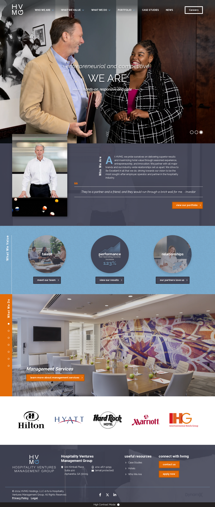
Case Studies (135, 462)
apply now (169, 474)
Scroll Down (107, 131)
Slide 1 (196, 132)
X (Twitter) (107, 494)
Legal (34, 498)
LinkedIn (114, 494)
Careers (194, 10)
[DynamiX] (194, 495)
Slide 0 (192, 132)
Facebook (100, 494)
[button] (44, 10)
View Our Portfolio (187, 205)
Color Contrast (119, 504)
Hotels (131, 468)
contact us (169, 464)
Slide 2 (201, 132)
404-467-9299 (103, 467)
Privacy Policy (20, 498)
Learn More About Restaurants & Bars (52, 377)
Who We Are (135, 474)
